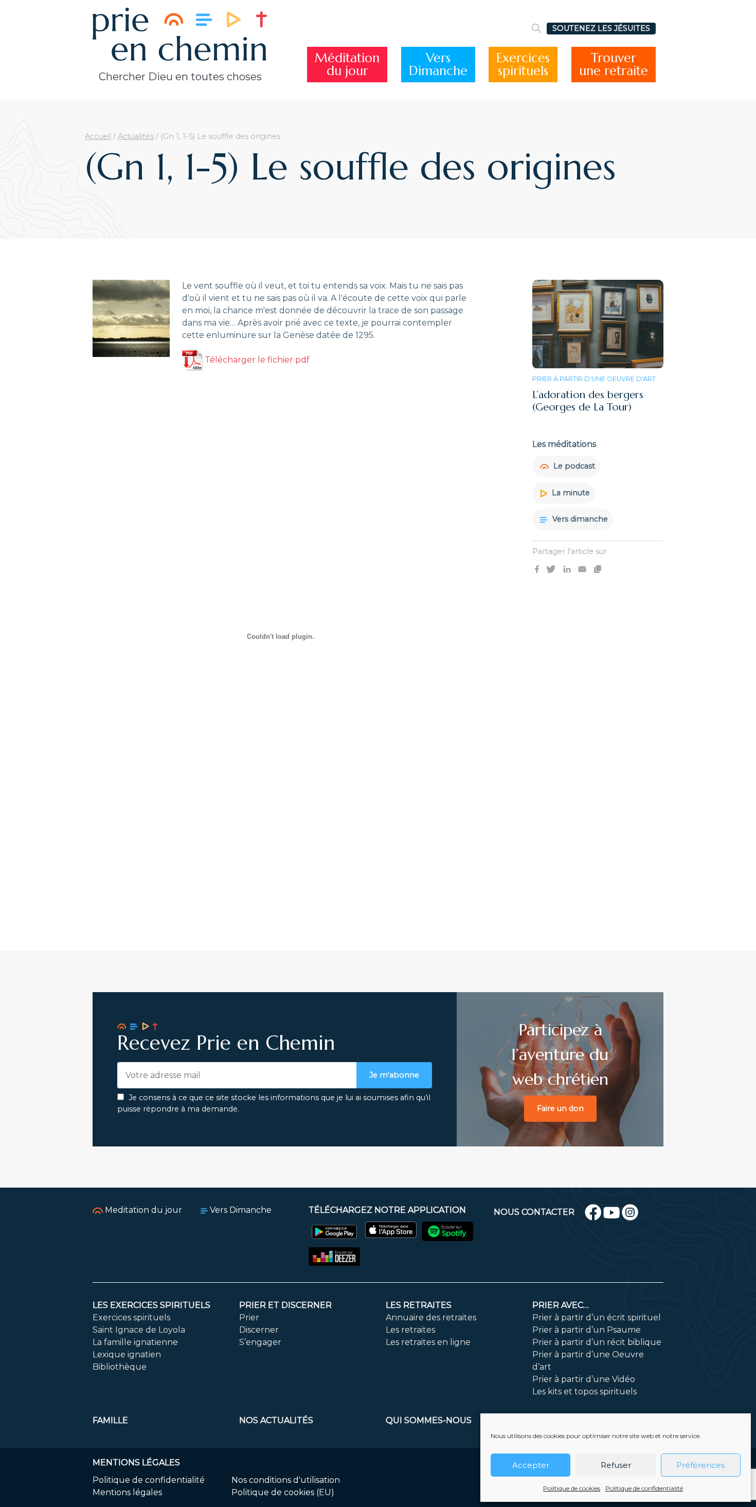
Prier (249, 1317)
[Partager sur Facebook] (537, 569)
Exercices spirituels (131, 1317)
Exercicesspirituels (523, 64)
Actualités (136, 136)
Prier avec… (560, 1305)
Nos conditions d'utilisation (285, 1480)
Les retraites (419, 1305)
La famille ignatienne (135, 1342)
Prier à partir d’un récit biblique (596, 1342)
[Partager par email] (582, 569)
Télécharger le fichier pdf (256, 360)
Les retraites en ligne (428, 1342)
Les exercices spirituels (151, 1305)
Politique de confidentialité (644, 1488)
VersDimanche (438, 64)
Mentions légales (127, 1492)
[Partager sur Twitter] (551, 569)
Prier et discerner (285, 1305)
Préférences (700, 1465)
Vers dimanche (579, 519)
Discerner (259, 1330)
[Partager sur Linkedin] (567, 569)
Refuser (616, 1465)
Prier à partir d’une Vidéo (583, 1379)
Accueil (98, 136)
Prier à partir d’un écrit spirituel (596, 1317)
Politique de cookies (571, 1488)
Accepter (530, 1465)
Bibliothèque (120, 1367)
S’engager (260, 1342)
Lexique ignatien (127, 1354)
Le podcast (573, 466)
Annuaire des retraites (431, 1317)
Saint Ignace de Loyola (139, 1330)
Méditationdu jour (347, 64)
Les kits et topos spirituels (584, 1391)
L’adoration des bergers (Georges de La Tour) (587, 401)
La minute (570, 492)
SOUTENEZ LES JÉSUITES (601, 28)
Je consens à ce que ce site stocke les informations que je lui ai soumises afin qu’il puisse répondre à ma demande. (273, 1103)
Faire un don (560, 1108)
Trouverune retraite (613, 64)
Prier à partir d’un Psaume (586, 1330)
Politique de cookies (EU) (282, 1492)
